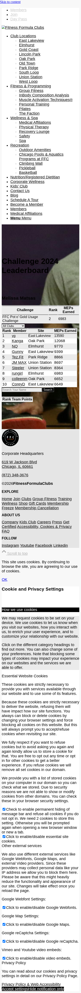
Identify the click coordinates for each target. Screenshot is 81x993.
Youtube (27, 545)
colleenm (19, 379)
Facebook (43, 545)
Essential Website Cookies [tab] (25, 676)
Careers (44, 522)
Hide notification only (46, 989)
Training (65, 499)
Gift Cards (37, 503)
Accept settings (15, 989)
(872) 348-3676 (15, 475)
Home (7, 499)
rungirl (17, 373)
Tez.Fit (17, 357)
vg (14, 336)
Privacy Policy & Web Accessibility (31, 984)
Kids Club (27, 522)
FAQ (6, 531)
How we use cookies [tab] (19, 610)
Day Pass (18, 19)
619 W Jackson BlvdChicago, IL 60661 (19, 464)
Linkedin (60, 545)
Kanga (17, 341)
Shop (23, 503)
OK (4, 579)
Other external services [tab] (22, 846)
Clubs (26, 499)
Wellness (9, 503)
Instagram (10, 545)
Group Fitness (44, 499)
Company (10, 522)
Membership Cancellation (37, 508)
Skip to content (10, 2)
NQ (15, 346)
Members (18, 10)
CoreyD (18, 384)
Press (57, 522)
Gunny (17, 352)
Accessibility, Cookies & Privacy (44, 526)
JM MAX (19, 362)
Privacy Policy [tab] (14, 963)
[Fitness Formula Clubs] (23, 27)
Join (13, 14)
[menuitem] (44, 10)
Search (47, 389)
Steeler (18, 368)
